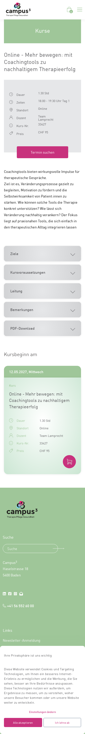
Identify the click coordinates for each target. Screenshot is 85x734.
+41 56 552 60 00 (20, 605)
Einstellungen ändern (42, 712)
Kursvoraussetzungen (27, 272)
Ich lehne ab (62, 722)
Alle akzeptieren (23, 722)
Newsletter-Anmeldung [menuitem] (21, 640)
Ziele (14, 253)
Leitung (16, 290)
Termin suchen (42, 152)
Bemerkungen (21, 309)
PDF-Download (22, 328)
